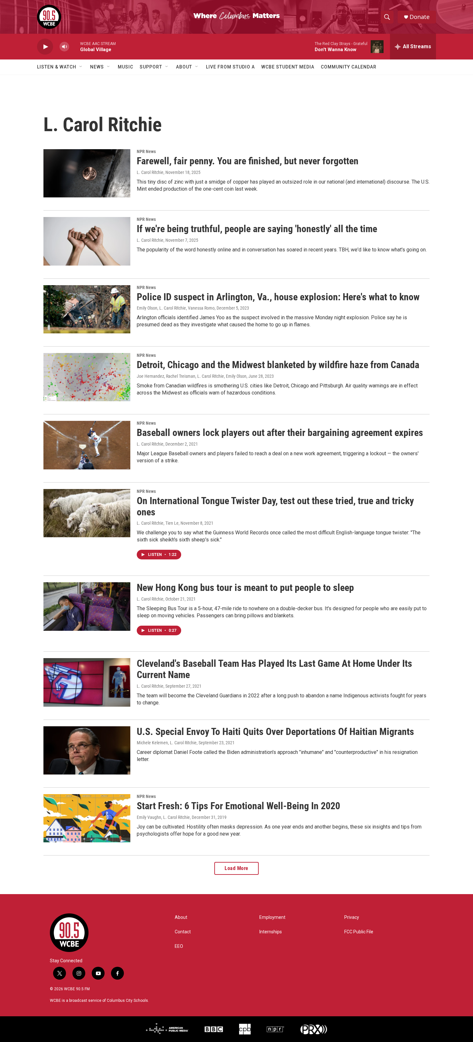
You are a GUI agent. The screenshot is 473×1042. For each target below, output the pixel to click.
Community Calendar (348, 66)
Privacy (351, 917)
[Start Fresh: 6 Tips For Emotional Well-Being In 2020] (86, 818)
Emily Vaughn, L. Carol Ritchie (163, 817)
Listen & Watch (56, 66)
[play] (45, 46)
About (184, 66)
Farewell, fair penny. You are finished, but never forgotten (247, 161)
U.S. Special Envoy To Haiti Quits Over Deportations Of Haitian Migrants (275, 731)
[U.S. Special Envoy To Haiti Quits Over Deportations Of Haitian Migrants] (86, 750)
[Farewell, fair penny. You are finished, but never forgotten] (86, 173)
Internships (270, 931)
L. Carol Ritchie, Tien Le (158, 523)
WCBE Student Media (287, 66)
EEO (179, 946)
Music (125, 66)
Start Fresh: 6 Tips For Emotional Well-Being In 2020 (238, 805)
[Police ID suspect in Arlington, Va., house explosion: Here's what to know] (86, 309)
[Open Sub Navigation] (81, 66)
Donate (420, 17)
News (97, 66)
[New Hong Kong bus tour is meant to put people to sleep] (86, 606)
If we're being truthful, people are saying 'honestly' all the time (257, 228)
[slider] (75, 46)
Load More (236, 868)
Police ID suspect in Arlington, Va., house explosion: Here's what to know (278, 297)
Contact (183, 931)
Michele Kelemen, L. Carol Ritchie (167, 742)
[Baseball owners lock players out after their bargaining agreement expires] (86, 445)
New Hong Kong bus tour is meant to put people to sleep (245, 587)
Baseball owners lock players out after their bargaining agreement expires (280, 432)
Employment (272, 917)
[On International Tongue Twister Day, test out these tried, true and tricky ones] (86, 513)
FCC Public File (358, 931)
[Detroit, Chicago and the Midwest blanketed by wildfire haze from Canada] (86, 377)
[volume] (64, 47)
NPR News (146, 151)
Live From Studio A (230, 66)
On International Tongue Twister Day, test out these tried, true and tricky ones (275, 506)
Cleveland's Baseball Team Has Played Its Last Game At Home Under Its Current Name (274, 669)
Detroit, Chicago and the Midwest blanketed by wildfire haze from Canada (278, 364)
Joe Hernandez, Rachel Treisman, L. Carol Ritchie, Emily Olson (191, 376)
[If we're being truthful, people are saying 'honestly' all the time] (86, 241)
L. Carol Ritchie (150, 172)
